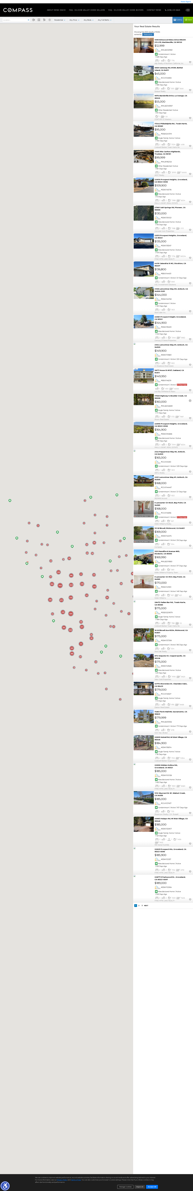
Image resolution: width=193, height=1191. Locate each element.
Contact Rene (154, 10)
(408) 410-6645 (173, 10)
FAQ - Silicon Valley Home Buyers (126, 10)
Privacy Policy (62, 1180)
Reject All (139, 1187)
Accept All (152, 1187)
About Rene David (56, 10)
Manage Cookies (125, 1187)
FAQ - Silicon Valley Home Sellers (87, 10)
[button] (5, 1186)
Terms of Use (76, 1180)
